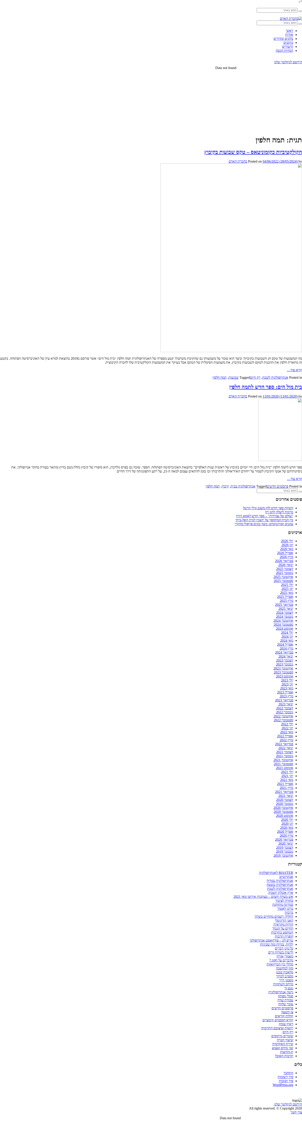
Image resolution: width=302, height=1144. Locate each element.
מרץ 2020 (286, 835)
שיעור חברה (285, 1040)
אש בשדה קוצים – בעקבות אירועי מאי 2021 (263, 896)
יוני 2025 (287, 589)
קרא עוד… (294, 370)
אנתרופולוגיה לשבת (275, 377)
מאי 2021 (286, 780)
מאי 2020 (286, 827)
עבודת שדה (285, 1000)
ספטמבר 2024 (283, 624)
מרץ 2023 (286, 696)
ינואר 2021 (285, 796)
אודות (289, 34)
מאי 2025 (286, 593)
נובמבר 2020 (284, 804)
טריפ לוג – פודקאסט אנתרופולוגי (271, 940)
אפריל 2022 (285, 736)
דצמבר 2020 (284, 800)
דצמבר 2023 (284, 660)
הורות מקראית (283, 924)
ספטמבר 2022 (283, 720)
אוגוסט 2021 (284, 768)
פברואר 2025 (284, 605)
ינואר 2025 (285, 608)
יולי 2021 (287, 772)
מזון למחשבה (284, 968)
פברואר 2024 (284, 652)
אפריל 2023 (285, 692)
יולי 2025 (287, 585)
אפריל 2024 (285, 644)
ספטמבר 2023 (283, 672)
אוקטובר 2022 (283, 716)
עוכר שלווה (285, 1004)
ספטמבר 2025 (283, 581)
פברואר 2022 (284, 744)
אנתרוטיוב (286, 877)
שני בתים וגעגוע (282, 1048)
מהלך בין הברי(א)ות (280, 964)
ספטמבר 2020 (283, 812)
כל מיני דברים (284, 948)
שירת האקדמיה (282, 1044)
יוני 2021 (287, 776)
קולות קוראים (284, 1016)
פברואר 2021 (284, 792)
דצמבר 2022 (284, 708)
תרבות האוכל (284, 1056)
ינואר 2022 (285, 748)
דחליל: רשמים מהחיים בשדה (274, 916)
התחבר (288, 1073)
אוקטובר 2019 (283, 855)
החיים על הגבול (283, 928)
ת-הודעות (286, 1052)
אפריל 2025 (285, 597)
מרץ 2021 (286, 788)
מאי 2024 (286, 640)
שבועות (233, 377)
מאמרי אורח (285, 956)
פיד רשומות (285, 1077)
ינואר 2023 (285, 704)
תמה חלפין (219, 377)
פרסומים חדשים (277, 486)
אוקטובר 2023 (283, 668)
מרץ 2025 (286, 601)
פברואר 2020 (284, 839)
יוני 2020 (287, 823)
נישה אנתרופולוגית (280, 992)
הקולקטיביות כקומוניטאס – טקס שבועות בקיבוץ (253, 152)
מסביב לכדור (284, 976)
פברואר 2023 (284, 700)
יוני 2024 (287, 636)
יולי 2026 (287, 541)
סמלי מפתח (285, 996)
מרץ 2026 (286, 557)
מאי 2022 (286, 732)
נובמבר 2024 (284, 616)
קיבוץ (225, 486)
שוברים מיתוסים (282, 1036)
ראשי (289, 31)
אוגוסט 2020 (284, 816)
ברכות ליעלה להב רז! (279, 512)
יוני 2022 (287, 728)
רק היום (255, 377)
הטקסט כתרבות (282, 932)
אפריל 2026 (285, 553)
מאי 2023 (286, 688)
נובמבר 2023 (284, 664)
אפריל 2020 (285, 831)
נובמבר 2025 (284, 573)
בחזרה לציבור (284, 900)
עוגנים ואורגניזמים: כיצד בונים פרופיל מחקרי (264, 524)
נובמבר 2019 (284, 851)
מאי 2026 (286, 549)
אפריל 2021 (285, 784)
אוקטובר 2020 (283, 808)
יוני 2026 (287, 545)
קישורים (287, 46)
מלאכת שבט (284, 972)
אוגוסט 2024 (284, 628)
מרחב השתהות (283, 984)
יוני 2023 (287, 684)
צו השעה (287, 1012)
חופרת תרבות (284, 936)
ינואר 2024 (285, 656)
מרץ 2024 (286, 648)
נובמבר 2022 (284, 712)
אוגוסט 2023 (284, 676)
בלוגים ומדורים (283, 38)
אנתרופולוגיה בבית (243, 486)
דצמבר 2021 (284, 752)
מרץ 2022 (286, 740)
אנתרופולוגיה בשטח (280, 885)
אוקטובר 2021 (283, 760)
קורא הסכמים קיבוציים (277, 1020)
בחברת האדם (238, 161)
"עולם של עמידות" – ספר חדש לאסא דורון (264, 516)
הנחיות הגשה (284, 50)
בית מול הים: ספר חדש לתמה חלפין (265, 387)
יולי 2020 (287, 820)
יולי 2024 (287, 632)
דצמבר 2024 (284, 612)
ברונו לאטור (285, 908)
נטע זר (288, 988)
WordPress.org (283, 1085)
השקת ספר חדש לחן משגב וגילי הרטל (268, 508)
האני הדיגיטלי (284, 920)
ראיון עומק (286, 1024)
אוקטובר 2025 (283, 577)
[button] (300, 11)
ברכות (289, 912)
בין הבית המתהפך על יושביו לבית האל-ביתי (264, 520)
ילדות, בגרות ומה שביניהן (276, 944)
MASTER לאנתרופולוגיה (276, 873)
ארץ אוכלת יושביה (280, 892)
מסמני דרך (286, 980)
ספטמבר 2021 (283, 764)
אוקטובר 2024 (283, 620)
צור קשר (296, 1112)
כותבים (288, 42)
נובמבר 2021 (284, 756)
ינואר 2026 (285, 565)
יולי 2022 (287, 724)
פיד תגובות (286, 1081)
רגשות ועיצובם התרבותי (277, 1028)
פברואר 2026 (284, 561)
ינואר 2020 (285, 843)
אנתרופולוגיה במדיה (280, 881)
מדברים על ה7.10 (281, 960)
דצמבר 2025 (284, 569)
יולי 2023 (287, 680)
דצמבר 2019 (284, 847)
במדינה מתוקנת (282, 904)
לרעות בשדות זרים (280, 952)
